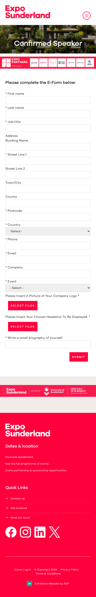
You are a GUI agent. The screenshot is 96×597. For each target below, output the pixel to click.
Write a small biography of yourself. (34, 338)
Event (11, 281)
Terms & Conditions (48, 573)
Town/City (13, 183)
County (11, 197)
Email (10, 253)
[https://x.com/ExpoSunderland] (54, 537)
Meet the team (20, 517)
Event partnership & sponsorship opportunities (36, 470)
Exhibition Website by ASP (52, 583)
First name (14, 94)
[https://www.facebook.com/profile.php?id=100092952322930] (11, 537)
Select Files (23, 305)
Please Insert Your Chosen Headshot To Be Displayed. (47, 317)
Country (13, 225)
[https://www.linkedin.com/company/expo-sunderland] (40, 537)
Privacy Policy (69, 569)
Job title (13, 122)
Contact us (17, 498)
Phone (11, 239)
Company (14, 267)
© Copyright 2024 (45, 569)
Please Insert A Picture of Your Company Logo (42, 296)
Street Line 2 (15, 169)
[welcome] (27, 17)
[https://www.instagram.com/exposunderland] (25, 537)
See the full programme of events (27, 463)
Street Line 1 (16, 154)
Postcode (13, 211)
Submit (78, 357)
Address (11, 136)
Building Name (16, 140)
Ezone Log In (23, 569)
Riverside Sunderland (19, 457)
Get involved (18, 508)
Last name (14, 108)
